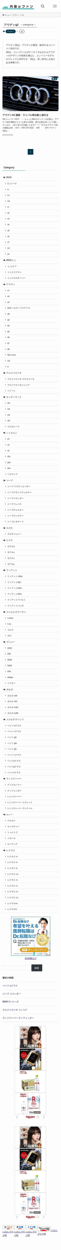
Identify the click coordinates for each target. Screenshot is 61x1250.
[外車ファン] (18, 6)
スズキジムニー (14, 533)
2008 (9, 648)
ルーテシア (12, 844)
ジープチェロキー (15, 509)
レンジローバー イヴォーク (19, 802)
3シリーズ (12, 183)
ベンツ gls (12, 748)
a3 (8, 296)
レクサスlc (12, 909)
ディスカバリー (14, 784)
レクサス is (12, 856)
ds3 (8, 462)
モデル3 (11, 546)
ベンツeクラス (14, 760)
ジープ (9, 480)
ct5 (8, 403)
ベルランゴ (12, 474)
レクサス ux (12, 897)
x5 (8, 230)
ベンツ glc (12, 737)
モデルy (10, 564)
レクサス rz (12, 891)
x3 (8, 218)
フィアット (11, 570)
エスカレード (13, 426)
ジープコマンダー (15, 498)
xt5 (8, 414)
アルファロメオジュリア (18, 384)
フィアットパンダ (15, 605)
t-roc (9, 623)
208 (9, 653)
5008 (9, 665)
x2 (8, 212)
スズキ (9, 527)
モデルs (10, 552)
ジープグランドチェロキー (19, 492)
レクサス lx (12, 868)
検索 (37, 967)
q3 (8, 325)
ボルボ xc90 (12, 713)
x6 (8, 236)
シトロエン (11, 432)
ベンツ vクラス (14, 754)
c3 (8, 438)
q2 (8, 319)
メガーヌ (11, 838)
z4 (8, 254)
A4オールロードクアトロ (18, 307)
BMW (9, 177)
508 (9, 671)
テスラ (9, 540)
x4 (8, 224)
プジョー (10, 641)
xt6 (8, 420)
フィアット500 (14, 582)
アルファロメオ (14, 372)
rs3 (8, 360)
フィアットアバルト (16, 599)
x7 (8, 242)
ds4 (8, 468)
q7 (8, 343)
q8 (8, 349)
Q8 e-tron (11, 354)
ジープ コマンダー (12, 993)
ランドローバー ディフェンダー (18, 1017)
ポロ (9, 635)
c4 (8, 444)
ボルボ (9, 689)
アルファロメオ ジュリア (15, 1009)
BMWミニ (11, 260)
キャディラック (14, 396)
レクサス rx (12, 885)
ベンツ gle (12, 743)
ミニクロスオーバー (16, 278)
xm (8, 248)
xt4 (8, 408)
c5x (8, 456)
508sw (10, 677)
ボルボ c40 (12, 695)
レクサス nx (12, 874)
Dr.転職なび (30, 958)
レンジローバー (14, 796)
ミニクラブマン (14, 272)
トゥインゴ (12, 832)
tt (8, 366)
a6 (8, 313)
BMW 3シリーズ (10, 1001)
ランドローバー (14, 778)
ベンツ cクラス (14, 731)
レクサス (10, 850)
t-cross (10, 618)
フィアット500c (14, 588)
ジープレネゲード (15, 521)
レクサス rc (12, 879)
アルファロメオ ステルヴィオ (20, 379)
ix (8, 189)
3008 (9, 659)
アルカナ (11, 820)
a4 (8, 302)
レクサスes (12, 903)
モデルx (10, 558)
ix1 (8, 195)
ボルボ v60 (12, 701)
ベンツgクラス (14, 766)
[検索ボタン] (43, 6)
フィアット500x (14, 593)
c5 (8, 450)
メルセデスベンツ (15, 719)
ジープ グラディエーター (18, 486)
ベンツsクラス (13, 772)
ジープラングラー (15, 515)
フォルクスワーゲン (16, 611)
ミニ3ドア (12, 266)
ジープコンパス (14, 504)
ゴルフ (10, 629)
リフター (11, 683)
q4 (8, 331)
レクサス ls (12, 862)
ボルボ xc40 (12, 707)
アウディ (10, 31)
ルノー (9, 814)
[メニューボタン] (55, 6)
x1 (8, 207)
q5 (8, 337)
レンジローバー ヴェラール (19, 808)
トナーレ (11, 390)
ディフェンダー (14, 790)
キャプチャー (13, 826)
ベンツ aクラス (14, 725)
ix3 (8, 201)
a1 (8, 290)
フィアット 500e (15, 576)
